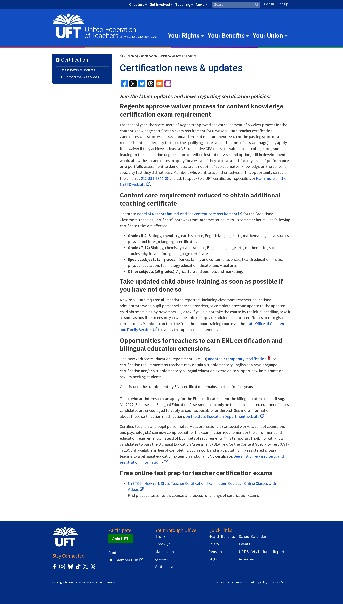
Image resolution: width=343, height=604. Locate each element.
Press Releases (237, 582)
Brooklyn (163, 544)
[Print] (168, 83)
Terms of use (279, 582)
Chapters (136, 4)
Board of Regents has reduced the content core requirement (187, 213)
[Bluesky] (70, 569)
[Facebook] (54, 568)
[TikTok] (77, 568)
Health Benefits (221, 536)
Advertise (246, 559)
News (200, 4)
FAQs (212, 559)
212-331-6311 (152, 178)
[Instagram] (62, 568)
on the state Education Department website (222, 416)
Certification (74, 60)
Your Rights (183, 35)
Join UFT (120, 538)
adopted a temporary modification (237, 358)
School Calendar (252, 536)
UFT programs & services (79, 77)
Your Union (268, 35)
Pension (215, 551)
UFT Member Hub (123, 560)
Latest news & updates (78, 70)
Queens (161, 559)
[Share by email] (159, 83)
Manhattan (164, 551)
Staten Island (166, 566)
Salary (213, 544)
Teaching (182, 4)
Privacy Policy (259, 582)
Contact (115, 552)
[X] (85, 568)
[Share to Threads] (150, 83)
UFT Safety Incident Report (262, 551)
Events (244, 544)
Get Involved (160, 4)
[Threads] (93, 568)
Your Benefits (226, 35)
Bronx (160, 536)
